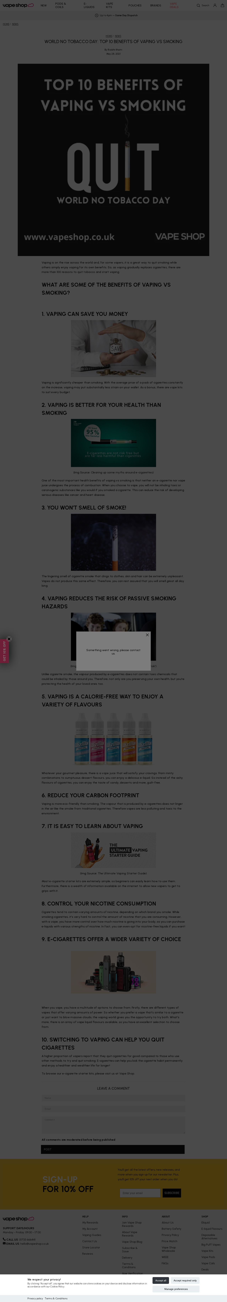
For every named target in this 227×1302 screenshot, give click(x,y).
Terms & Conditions (56, 1298)
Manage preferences (176, 1289)
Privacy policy (35, 1298)
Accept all (160, 1280)
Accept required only (185, 1280)
